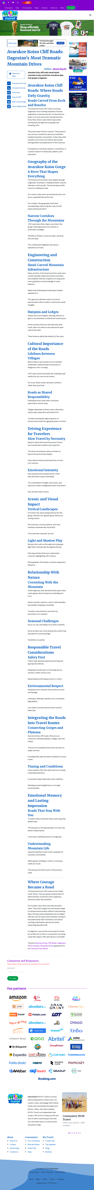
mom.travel (54, 1169)
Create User (50, 1141)
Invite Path (32, 1148)
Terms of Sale (60, 1172)
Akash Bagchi (59, 69)
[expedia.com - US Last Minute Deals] (78, 66)
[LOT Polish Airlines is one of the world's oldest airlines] (56, 1014)
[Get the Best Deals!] (26, 2)
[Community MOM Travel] (74, 1102)
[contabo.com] (56, 1055)
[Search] (17, 2)
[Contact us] (13, 2)
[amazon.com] (17, 998)
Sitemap (61, 1179)
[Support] (3, 2)
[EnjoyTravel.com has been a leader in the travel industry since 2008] (17, 1014)
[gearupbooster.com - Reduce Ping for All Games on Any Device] (78, 100)
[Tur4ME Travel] (76, 998)
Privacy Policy (34, 1172)
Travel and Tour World (39, 948)
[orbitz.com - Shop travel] (37, 1063)
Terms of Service (47, 1172)
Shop (30, 1152)
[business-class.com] (56, 1063)
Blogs (47, 1148)
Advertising (14, 1148)
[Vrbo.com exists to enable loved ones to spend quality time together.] (76, 1031)
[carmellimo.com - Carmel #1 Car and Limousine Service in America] (37, 1047)
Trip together (50, 1144)
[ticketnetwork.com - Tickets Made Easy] (76, 1055)
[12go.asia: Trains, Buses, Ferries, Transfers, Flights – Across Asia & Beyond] (37, 1039)
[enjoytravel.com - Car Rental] (78, 83)
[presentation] (2, 27)
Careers (13, 1144)
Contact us (14, 1152)
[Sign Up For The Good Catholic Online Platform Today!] (17, 1039)
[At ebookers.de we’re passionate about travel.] (37, 1006)
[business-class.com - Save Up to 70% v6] (78, 49)
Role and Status (34, 1144)
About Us (13, 1141)
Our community (34, 1141)
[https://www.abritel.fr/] (56, 1039)
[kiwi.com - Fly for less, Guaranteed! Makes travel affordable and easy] (76, 1071)
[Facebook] (8, 2)
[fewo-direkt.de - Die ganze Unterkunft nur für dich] (17, 1063)
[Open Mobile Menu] (90, 15)
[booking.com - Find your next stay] (47, 28)
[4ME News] (37, 998)
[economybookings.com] (76, 1047)
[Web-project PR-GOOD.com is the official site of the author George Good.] (76, 1014)
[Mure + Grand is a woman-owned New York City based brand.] (17, 1022)
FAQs (45, 1179)
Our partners (16, 988)
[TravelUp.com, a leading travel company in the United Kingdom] (56, 1031)
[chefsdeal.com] (37, 1055)
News (38, 1179)
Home (31, 1179)
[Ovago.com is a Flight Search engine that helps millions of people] (76, 1022)
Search (52, 1179)
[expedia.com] (17, 1055)
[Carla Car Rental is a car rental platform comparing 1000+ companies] (17, 1031)
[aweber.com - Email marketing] (17, 1071)
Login (72, 8)
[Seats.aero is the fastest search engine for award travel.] (37, 1031)
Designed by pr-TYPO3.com (46, 1183)
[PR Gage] (17, 1006)
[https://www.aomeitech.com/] (76, 1039)
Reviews (48, 1152)
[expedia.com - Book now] (36, 43)
